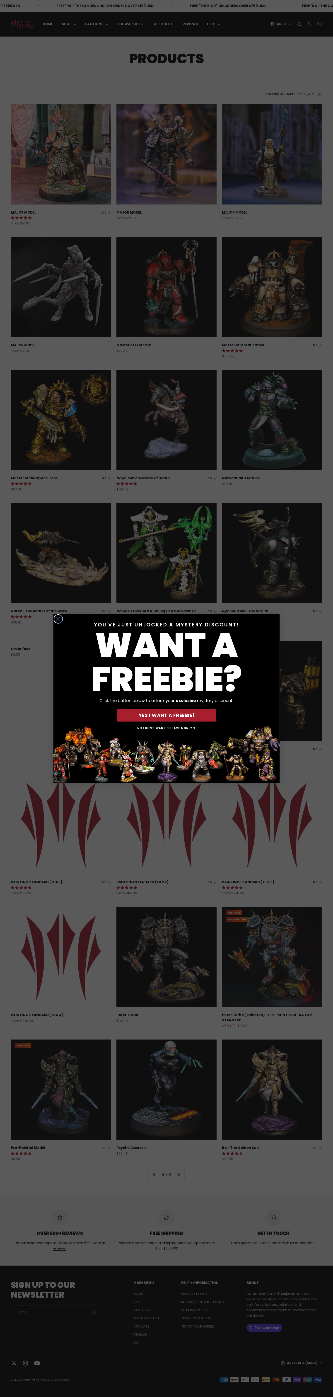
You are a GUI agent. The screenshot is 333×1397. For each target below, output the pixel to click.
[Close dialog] (58, 619)
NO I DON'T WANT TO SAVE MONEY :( (166, 728)
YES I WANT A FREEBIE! (166, 715)
